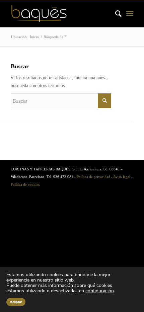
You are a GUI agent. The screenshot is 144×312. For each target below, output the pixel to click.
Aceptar (16, 302)
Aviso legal (121, 177)
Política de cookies (25, 184)
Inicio (34, 37)
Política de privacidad (93, 177)
